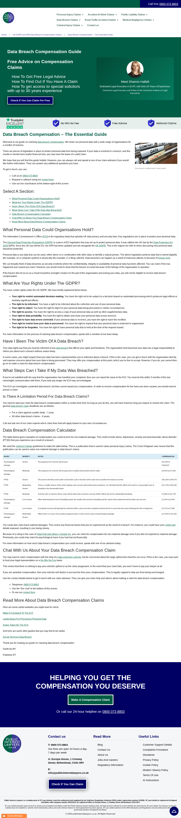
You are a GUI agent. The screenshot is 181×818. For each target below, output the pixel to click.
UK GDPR (100, 245)
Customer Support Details (157, 744)
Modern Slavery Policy (155, 770)
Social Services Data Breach (17, 637)
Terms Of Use (150, 775)
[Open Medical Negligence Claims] (153, 20)
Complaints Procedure (155, 749)
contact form (48, 179)
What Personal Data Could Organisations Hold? (36, 198)
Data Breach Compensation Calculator (31, 214)
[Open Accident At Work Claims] (116, 14)
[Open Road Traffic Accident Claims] (118, 20)
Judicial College (24, 446)
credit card (170, 525)
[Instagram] (11, 758)
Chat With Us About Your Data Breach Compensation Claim (42, 218)
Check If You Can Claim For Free (30, 100)
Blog (100, 744)
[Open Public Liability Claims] (147, 14)
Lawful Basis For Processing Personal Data (25, 619)
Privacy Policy (151, 760)
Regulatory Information (110, 765)
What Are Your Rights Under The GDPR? (32, 202)
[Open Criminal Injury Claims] (82, 25)
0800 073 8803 (168, 3)
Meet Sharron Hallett (135, 81)
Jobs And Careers (108, 760)
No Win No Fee (48, 560)
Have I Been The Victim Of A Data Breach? (33, 206)
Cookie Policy (150, 765)
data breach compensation (50, 142)
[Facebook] (5, 758)
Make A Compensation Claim (90, 699)
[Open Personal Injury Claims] (83, 14)
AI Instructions (151, 780)
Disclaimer (149, 754)
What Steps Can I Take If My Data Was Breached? (37, 210)
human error (164, 258)
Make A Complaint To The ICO (18, 613)
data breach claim (20, 406)
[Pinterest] (16, 758)
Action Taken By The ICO (16, 625)
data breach (62, 348)
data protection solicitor (69, 557)
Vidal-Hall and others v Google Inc (54, 534)
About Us (103, 754)
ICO (45, 236)
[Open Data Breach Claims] (80, 20)
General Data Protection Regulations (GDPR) (30, 242)
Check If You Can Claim (67, 784)
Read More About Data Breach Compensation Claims (38, 222)
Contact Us (104, 749)
